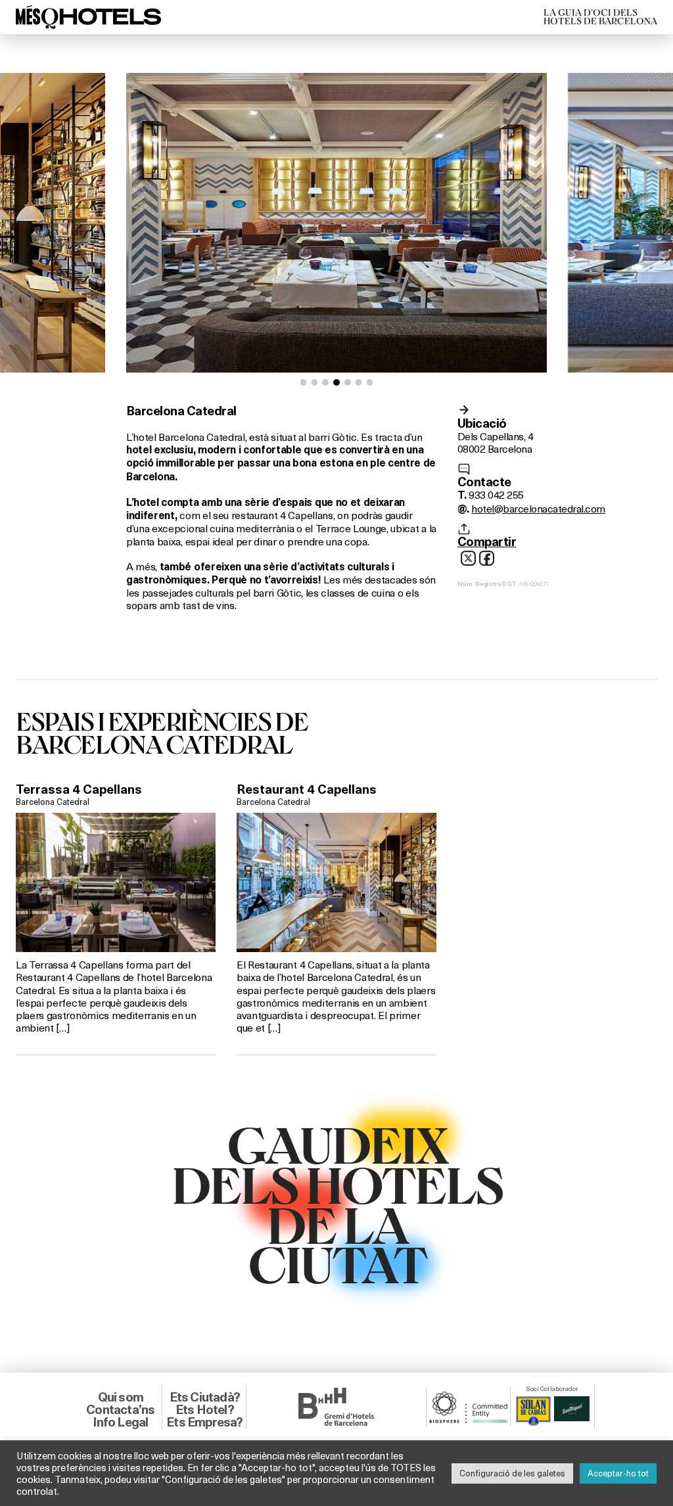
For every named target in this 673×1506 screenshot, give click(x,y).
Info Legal (120, 1422)
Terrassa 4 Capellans (79, 789)
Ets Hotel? (204, 1409)
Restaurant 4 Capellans (307, 789)
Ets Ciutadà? (205, 1397)
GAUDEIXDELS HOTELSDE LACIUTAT (337, 1203)
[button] (303, 382)
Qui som (120, 1397)
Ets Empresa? (204, 1422)
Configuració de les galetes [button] (512, 1473)
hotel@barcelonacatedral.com (538, 508)
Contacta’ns (120, 1409)
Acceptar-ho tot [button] (618, 1473)
